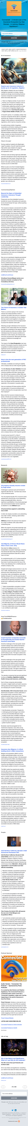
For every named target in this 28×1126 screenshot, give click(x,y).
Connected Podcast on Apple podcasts (11, 1024)
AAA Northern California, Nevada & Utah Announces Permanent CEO (14, 851)
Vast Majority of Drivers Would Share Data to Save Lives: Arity (13, 544)
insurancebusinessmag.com (7, 539)
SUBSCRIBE (14, 38)
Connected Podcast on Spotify (9, 1028)
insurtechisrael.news (5, 744)
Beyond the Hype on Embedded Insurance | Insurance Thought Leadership (11, 195)
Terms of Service (14, 1118)
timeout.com (3, 1080)
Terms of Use (15, 1114)
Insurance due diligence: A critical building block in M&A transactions (12, 750)
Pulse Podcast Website (7, 1018)
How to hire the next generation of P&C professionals (13, 360)
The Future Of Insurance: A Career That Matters (13, 308)
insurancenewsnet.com (6, 183)
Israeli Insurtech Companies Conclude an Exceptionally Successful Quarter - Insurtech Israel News (13, 639)
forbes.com (3, 354)
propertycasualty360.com (6, 459)
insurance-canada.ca (5, 610)
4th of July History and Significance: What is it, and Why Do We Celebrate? (13, 1059)
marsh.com (3, 826)
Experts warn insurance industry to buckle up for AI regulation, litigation (12, 87)
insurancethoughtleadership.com (7, 284)
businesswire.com (4, 947)
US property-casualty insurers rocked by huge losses (13, 486)
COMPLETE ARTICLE (7, 275)
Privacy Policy (22, 1114)
